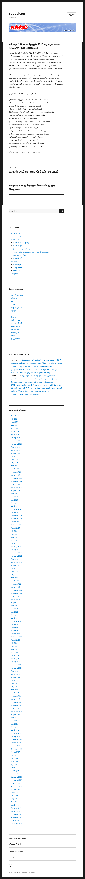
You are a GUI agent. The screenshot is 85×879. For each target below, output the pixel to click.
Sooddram (17, 13)
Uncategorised (16, 236)
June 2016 (14, 795)
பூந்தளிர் (14, 298)
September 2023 (16, 525)
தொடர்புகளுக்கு (16, 850)
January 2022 (15, 587)
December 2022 (16, 553)
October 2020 (15, 633)
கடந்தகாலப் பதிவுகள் (18, 837)
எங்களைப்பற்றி (15, 844)
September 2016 (16, 786)
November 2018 (16, 705)
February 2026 (16, 434)
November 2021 (16, 593)
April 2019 (14, 689)
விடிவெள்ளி (15, 329)
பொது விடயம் (18, 267)
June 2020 (14, 646)
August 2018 (15, 714)
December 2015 (16, 814)
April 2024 (14, 503)
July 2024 (14, 493)
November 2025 (16, 444)
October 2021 (15, 596)
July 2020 (14, 643)
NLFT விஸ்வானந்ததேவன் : (30, 394)
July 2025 (14, 456)
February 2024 (16, 509)
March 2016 (15, 805)
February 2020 (16, 658)
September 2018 (16, 711)
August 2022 (15, 565)
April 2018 (14, 727)
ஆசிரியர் (15, 152)
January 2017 (15, 774)
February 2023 (16, 546)
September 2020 (16, 637)
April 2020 (14, 652)
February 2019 (16, 696)
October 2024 (15, 484)
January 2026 (15, 437)
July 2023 (14, 531)
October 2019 (15, 671)
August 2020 (15, 640)
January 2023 (15, 549)
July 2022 (14, 568)
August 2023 (15, 528)
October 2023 (15, 521)
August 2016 (15, 789)
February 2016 (16, 808)
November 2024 (16, 481)
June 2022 (14, 571)
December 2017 (16, 739)
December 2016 (16, 777)
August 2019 (15, 677)
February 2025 (16, 472)
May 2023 (14, 537)
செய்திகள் (36, 152)
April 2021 (14, 615)
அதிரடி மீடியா (15, 320)
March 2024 (15, 506)
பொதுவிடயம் (17, 258)
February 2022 (16, 584)
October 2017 (15, 746)
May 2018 (14, 724)
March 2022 (15, 581)
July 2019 (14, 680)
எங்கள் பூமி (15, 332)
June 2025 (14, 459)
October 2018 (15, 708)
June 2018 (14, 721)
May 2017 (14, 761)
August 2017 (15, 752)
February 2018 (16, 733)
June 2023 (14, 534)
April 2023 (14, 540)
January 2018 (15, 736)
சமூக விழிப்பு (17, 264)
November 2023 (16, 518)
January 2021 (15, 624)
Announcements (16, 233)
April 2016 (14, 802)
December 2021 (16, 590)
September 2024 (16, 487)
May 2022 (14, 574)
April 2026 (14, 428)
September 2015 (16, 823)
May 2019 (14, 686)
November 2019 (16, 668)
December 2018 (16, 702)
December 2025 (16, 441)
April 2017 (14, 764)
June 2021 (14, 609)
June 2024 (14, 497)
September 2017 (16, 749)
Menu (72, 15)
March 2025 (15, 469)
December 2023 (16, 515)
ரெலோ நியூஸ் (15, 326)
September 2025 (16, 450)
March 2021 (15, 618)
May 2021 (14, 612)
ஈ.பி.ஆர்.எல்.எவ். (17, 323)
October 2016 (15, 783)
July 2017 (14, 755)
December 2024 (16, 478)
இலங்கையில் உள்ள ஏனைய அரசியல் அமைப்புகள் (31, 252)
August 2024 (15, 490)
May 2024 (14, 500)
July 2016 (14, 792)
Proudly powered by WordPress (26, 872)
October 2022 (15, 559)
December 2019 (16, 665)
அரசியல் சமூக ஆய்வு (21, 242)
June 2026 (14, 422)
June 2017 (14, 758)
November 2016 (16, 780)
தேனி (13, 304)
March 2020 (15, 655)
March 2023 (15, 543)
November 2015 (16, 817)
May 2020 (14, 649)
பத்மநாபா (14, 310)
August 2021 (15, 602)
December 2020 (16, 627)
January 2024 (15, 512)
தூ (12, 301)
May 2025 (14, 462)
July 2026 (14, 419)
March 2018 (15, 730)
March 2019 (15, 693)
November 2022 (16, 556)
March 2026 (15, 431)
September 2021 (16, 599)
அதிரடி (13, 317)
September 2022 (16, 562)
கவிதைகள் (15, 261)
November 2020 (16, 630)
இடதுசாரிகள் (15, 338)
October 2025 (15, 447)
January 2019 (15, 699)
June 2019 (14, 683)
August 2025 (15, 453)
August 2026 (15, 416)
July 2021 (14, 605)
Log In (11, 857)
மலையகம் (14, 314)
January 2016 (15, 811)
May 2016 (14, 798)
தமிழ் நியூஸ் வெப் (17, 307)
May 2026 (14, 425)
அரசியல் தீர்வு (18, 245)
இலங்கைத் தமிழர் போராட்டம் (23, 249)
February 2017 (16, 770)
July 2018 (14, 717)
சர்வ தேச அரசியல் (20, 255)
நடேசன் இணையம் (17, 295)
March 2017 (15, 767)
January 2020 (15, 661)
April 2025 (14, 465)
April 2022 (14, 577)
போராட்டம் (16, 270)
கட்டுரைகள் (15, 239)
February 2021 (16, 621)
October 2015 (15, 820)
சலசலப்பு (14, 335)
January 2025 (15, 475)
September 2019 (16, 674)
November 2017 (16, 742)
